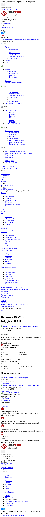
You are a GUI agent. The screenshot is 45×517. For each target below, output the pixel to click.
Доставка (22, 40)
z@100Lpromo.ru (7, 27)
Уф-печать (13, 55)
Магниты (12, 118)
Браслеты (12, 114)
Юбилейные (13, 73)
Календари (9, 155)
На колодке (13, 77)
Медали (8, 69)
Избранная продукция (9, 9)
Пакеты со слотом (15, 142)
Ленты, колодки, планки (13, 83)
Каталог (4, 303)
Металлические (14, 53)
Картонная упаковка (16, 140)
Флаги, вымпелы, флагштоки (15, 151)
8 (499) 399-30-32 (7, 23)
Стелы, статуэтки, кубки (14, 103)
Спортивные (13, 75)
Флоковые (12, 134)
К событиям (9, 492)
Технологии (14, 40)
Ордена (7, 60)
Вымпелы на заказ (7, 306)
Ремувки (12, 116)
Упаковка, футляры (12, 131)
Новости (8, 494)
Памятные (13, 71)
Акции (7, 486)
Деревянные (13, 49)
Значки (7, 47)
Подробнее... (5, 383)
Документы (9, 503)
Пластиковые (14, 133)
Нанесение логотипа (12, 124)
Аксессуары (9, 161)
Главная (3, 301)
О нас (7, 475)
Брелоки (8, 90)
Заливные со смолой (16, 56)
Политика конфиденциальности (12, 515)
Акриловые (13, 58)
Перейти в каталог (7, 166)
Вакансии (8, 477)
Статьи (7, 496)
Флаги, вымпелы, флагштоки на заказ (14, 304)
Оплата (7, 483)
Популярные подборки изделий (16, 501)
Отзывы (29, 40)
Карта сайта (9, 505)
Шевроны (12, 112)
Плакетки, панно (11, 163)
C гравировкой (14, 101)
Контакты (35, 40)
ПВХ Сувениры (11, 110)
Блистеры (12, 136)
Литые (11, 79)
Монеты (8, 81)
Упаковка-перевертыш (17, 144)
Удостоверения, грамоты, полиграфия (18, 153)
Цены (7, 488)
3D (10, 99)
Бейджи (8, 62)
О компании (5, 40)
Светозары (9, 157)
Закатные (12, 51)
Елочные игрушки (11, 159)
